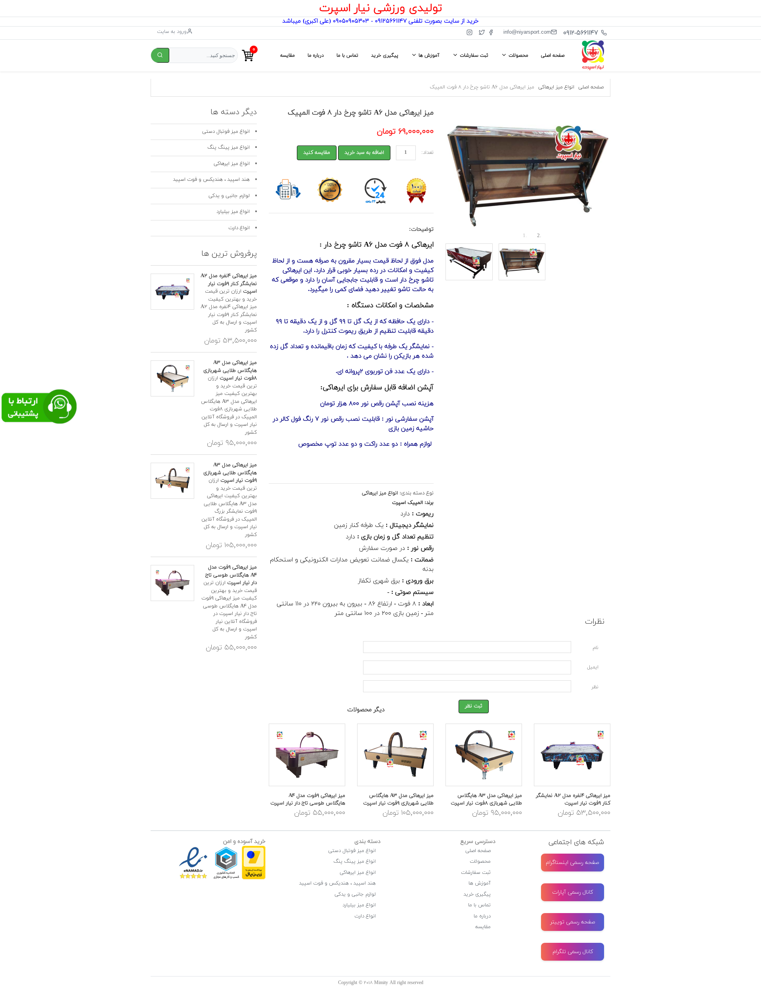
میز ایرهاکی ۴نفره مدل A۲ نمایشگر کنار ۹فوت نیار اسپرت (573, 799)
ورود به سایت (172, 31)
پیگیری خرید (384, 55)
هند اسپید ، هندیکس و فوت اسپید (211, 179)
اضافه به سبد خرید (364, 152)
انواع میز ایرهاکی (556, 87)
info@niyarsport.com (527, 32)
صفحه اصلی (552, 55)
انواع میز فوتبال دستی (226, 131)
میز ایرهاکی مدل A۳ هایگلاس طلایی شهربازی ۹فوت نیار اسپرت (398, 799)
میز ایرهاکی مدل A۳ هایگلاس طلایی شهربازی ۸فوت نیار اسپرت (486, 799)
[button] (458, 173)
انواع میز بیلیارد (233, 211)
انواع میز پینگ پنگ (228, 147)
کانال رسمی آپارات (572, 892)
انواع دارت (239, 228)
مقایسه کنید (316, 152)
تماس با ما (347, 55)
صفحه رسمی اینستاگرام (572, 862)
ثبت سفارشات (476, 872)
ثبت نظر (473, 706)
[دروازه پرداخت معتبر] (254, 849)
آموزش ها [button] (428, 55)
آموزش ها (479, 883)
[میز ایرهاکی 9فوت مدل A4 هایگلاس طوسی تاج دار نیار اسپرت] (307, 755)
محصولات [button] (517, 55)
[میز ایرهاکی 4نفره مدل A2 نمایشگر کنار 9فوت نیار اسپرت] (572, 755)
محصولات (480, 861)
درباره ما (316, 55)
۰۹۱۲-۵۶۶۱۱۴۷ (580, 33)
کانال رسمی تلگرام (573, 952)
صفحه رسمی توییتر (572, 922)
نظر (594, 687)
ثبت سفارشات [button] (473, 55)
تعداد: (427, 152)
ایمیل (592, 667)
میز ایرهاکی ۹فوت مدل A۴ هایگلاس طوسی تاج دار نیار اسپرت (307, 799)
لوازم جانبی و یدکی (229, 195)
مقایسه (287, 55)
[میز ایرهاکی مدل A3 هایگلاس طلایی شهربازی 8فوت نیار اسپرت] (484, 755)
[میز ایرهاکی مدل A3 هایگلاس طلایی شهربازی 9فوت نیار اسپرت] (395, 755)
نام (595, 647)
